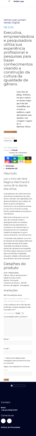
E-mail (7, 349)
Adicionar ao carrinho (10, 132)
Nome (6, 339)
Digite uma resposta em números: (17, 367)
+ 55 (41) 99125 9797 (9, 410)
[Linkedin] (14, 158)
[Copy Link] (28, 161)
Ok (15, 140)
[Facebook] (8, 158)
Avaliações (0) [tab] (11, 168)
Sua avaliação (10, 313)
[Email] (14, 161)
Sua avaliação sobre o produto (16, 317)
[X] (28, 158)
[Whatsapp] (21, 158)
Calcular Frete (9, 138)
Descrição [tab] (10, 166)
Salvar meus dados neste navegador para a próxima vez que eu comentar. (17, 360)
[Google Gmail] (21, 161)
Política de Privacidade (10, 427)
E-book (14, 150)
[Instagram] (8, 161)
